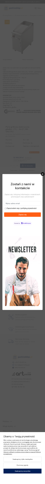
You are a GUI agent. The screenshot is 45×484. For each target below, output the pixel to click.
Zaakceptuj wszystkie (22, 471)
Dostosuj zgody (22, 465)
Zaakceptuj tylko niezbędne (23, 459)
